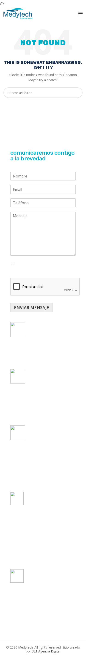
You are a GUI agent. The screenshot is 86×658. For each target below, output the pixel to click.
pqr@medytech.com (36, 558)
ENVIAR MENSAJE (31, 307)
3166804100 (38, 598)
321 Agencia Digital (46, 651)
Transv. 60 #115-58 (27, 399)
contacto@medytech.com (31, 551)
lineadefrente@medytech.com (35, 526)
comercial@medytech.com (32, 538)
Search (76, 92)
